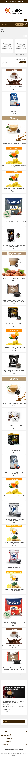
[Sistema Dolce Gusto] (21, 46)
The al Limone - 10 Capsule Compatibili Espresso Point (14, 189)
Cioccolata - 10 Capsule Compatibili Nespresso (14, 645)
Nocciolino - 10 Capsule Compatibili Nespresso (14, 278)
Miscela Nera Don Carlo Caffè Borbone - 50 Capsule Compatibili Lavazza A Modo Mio (14, 301)
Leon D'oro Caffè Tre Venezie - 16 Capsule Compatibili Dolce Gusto (14, 324)
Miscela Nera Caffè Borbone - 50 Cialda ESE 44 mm (14, 222)
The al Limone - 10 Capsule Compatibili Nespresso (14, 496)
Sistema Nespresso (7, 54)
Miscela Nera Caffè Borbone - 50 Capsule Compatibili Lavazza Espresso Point (14, 371)
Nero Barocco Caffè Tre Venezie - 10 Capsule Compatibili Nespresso (14, 245)
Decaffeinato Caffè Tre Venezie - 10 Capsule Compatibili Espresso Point (14, 426)
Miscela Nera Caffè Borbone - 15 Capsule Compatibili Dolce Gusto (14, 473)
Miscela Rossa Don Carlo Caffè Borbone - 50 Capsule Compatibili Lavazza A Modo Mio (14, 668)
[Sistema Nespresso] (7, 46)
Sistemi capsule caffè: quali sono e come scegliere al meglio (13, 702)
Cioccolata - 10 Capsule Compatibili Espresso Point (14, 87)
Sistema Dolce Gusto (21, 54)
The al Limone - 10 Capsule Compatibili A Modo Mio (14, 166)
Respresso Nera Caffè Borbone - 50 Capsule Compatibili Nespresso (14, 520)
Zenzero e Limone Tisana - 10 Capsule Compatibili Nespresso (14, 543)
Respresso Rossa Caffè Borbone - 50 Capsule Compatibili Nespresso (14, 566)
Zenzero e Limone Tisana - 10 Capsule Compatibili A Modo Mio (14, 590)
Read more (5, 711)
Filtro (22, 62)
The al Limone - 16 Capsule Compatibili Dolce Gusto (14, 347)
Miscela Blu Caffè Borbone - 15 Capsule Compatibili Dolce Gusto (14, 110)
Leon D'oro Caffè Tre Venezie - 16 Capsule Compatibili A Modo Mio (14, 449)
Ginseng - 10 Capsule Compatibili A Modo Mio (14, 143)
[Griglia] (3, 59)
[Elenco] (6, 59)
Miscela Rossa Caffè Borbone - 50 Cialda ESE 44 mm (14, 623)
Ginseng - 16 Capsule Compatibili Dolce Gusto (14, 403)
